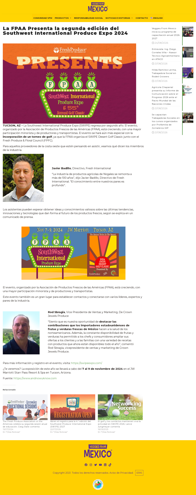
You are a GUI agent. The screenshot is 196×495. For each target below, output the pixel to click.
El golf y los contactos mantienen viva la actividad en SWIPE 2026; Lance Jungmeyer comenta (119, 424)
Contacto (142, 18)
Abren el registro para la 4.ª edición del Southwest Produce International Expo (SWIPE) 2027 (70, 424)
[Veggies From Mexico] (98, 7)
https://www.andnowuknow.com (35, 378)
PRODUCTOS (62, 18)
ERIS (139, 472)
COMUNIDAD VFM (42, 18)
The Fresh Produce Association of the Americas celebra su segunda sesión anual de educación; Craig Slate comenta (25, 424)
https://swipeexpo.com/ (86, 363)
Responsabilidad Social (88, 18)
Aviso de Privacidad (121, 472)
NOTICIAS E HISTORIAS (118, 18)
